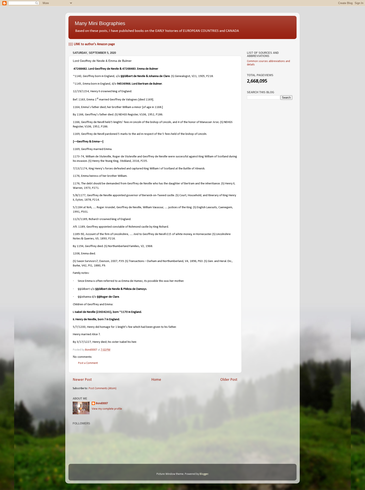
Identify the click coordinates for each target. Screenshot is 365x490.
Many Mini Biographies (100, 23)
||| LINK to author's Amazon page (91, 44)
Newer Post (82, 380)
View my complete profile (107, 409)
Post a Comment (88, 363)
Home (156, 380)
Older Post (228, 380)
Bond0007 (102, 403)
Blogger (204, 474)
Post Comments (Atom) (102, 388)
